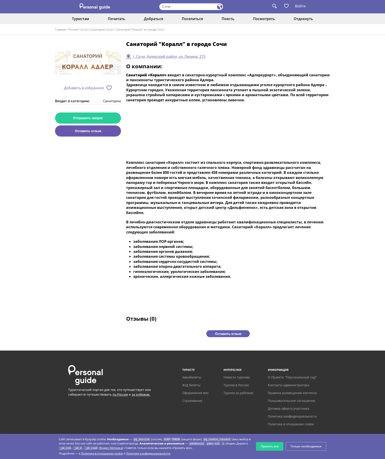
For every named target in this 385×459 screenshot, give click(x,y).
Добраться (153, 18)
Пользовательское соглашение (291, 401)
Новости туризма (236, 377)
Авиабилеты (191, 377)
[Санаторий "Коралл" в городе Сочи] (88, 62)
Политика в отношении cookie (291, 424)
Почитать (116, 18)
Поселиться (192, 18)
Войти (300, 6)
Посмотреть (264, 18)
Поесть (228, 18)
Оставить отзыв (88, 131)
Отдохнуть (303, 18)
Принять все (270, 446)
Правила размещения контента (292, 393)
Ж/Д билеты (191, 385)
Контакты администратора (288, 385)
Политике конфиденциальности (148, 453)
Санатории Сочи (101, 29)
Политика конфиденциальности (292, 416)
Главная (60, 29)
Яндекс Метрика (111, 448)
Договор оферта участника (288, 408)
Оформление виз (195, 393)
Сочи (84, 29)
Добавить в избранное (84, 87)
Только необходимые (306, 446)
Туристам (80, 18)
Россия (73, 29)
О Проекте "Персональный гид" (292, 377)
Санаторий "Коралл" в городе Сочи (139, 29)
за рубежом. (141, 394)
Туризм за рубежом (238, 393)
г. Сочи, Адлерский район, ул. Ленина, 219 (169, 56)
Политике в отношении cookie (102, 453)
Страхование (192, 401)
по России (120, 394)
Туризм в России (236, 385)
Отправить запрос (88, 118)
